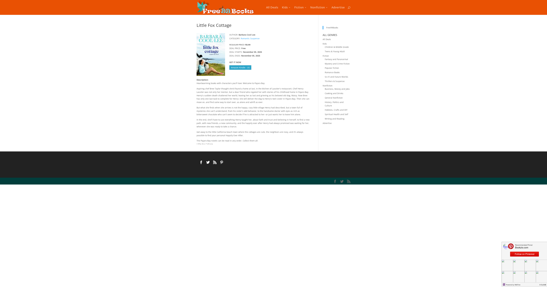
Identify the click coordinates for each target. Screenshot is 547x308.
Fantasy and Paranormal (336, 59)
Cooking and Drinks (334, 93)
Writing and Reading (334, 118)
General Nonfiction (334, 97)
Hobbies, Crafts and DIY (336, 110)
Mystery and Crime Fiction (337, 63)
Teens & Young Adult (335, 51)
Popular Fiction (332, 68)
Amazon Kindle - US (240, 67)
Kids (285, 7)
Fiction (299, 7)
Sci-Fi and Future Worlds (336, 76)
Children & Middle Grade (337, 47)
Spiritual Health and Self (336, 114)
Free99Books (332, 27)
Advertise (338, 7)
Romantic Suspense (250, 38)
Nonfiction (317, 7)
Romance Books (332, 72)
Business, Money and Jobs (337, 89)
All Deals (272, 7)
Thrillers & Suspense (335, 81)
